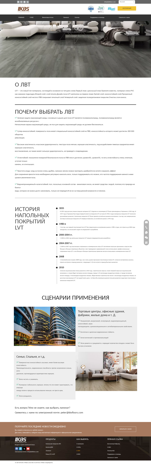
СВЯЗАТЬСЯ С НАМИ (125, 429)
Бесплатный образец (113, 444)
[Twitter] (27, 2)
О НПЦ (79, 447)
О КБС (109, 447)
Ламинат (48, 451)
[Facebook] (18, 2)
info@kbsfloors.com (110, 2)
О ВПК (78, 454)
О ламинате (80, 444)
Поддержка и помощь (114, 454)
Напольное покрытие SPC (53, 444)
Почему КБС (111, 451)
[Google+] (21, 2)
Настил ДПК (49, 447)
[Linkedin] (24, 2)
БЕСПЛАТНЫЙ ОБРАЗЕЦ (127, 9)
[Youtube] (28, 448)
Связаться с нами (112, 457)
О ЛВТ (78, 451)
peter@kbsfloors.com (72, 412)
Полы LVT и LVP (50, 454)
